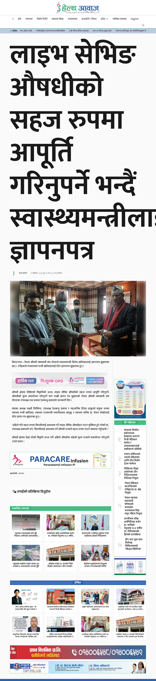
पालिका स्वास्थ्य (120, 19)
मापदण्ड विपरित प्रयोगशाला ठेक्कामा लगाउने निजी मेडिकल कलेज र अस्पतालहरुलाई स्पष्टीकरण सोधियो (132, 439)
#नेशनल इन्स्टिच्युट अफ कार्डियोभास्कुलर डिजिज (133, 31)
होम (19, 19)
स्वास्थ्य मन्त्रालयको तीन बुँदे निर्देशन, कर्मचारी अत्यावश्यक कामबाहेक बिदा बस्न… (26, 536)
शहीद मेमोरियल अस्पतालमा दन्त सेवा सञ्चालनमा (95, 608)
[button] (13, 19)
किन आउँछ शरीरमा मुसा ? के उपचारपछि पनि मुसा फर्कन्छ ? (26, 608)
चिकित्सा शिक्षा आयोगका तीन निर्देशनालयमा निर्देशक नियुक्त (131, 473)
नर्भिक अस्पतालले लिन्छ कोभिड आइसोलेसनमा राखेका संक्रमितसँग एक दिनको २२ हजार (61, 637)
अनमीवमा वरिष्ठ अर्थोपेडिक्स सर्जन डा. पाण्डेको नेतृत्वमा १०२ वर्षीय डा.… (60, 536)
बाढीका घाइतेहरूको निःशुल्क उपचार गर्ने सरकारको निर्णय (95, 565)
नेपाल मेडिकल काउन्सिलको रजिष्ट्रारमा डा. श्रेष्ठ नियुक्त (133, 488)
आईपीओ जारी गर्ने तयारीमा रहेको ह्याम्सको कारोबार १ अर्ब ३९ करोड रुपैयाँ (130, 609)
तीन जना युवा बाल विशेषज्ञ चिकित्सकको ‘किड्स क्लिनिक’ (133, 544)
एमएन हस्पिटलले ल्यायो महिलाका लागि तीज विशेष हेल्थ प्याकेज (132, 459)
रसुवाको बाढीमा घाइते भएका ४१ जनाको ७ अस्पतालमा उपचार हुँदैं (26, 565)
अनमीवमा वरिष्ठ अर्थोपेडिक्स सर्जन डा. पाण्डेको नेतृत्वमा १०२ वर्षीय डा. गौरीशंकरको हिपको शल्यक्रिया (133, 526)
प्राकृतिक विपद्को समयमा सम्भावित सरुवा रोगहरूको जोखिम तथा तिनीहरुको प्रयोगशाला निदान (26, 637)
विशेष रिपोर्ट (42, 19)
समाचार (29, 19)
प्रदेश (103, 19)
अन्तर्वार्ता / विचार (89, 19)
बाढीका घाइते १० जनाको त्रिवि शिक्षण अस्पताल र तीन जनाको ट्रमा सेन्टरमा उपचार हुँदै (130, 637)
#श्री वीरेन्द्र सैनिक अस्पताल (79, 31)
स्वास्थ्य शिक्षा (57, 19)
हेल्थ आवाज (23, 273)
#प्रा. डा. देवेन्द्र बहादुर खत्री (102, 31)
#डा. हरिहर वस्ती (26, 31)
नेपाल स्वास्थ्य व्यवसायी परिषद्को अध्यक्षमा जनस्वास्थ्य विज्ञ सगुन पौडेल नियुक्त (133, 505)
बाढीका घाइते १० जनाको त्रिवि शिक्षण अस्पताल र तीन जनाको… (60, 565)
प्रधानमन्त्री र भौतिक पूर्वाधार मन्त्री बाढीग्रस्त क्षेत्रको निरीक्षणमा (95, 535)
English (134, 19)
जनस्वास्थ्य (72, 19)
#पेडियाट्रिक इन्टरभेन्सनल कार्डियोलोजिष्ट (50, 31)
